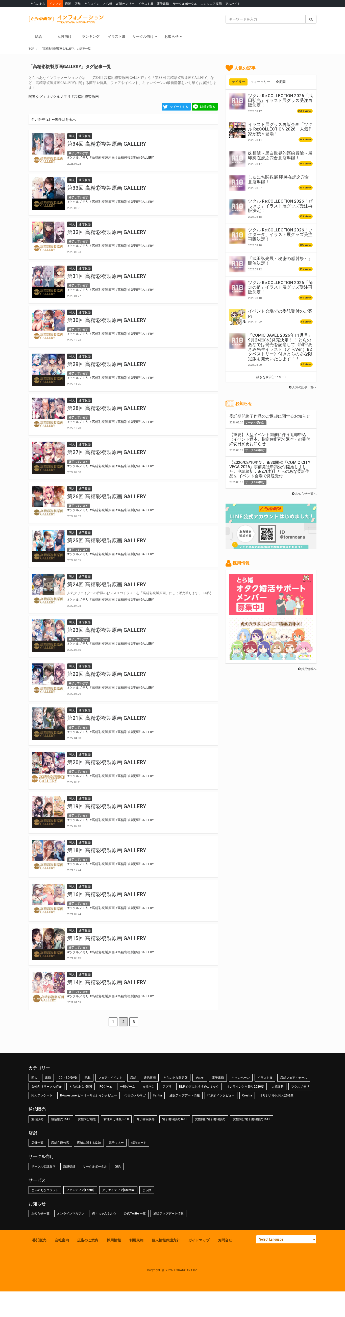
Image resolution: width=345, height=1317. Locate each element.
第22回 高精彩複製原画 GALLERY (106, 674)
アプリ (166, 1086)
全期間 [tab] (281, 82)
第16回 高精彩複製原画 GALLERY (106, 894)
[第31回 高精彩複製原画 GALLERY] (48, 282)
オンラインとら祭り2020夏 (245, 1086)
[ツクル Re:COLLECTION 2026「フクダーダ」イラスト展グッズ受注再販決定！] (237, 236)
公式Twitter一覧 (135, 1213)
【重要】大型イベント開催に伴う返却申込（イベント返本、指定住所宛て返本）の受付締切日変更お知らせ (269, 439)
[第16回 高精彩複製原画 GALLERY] (48, 900)
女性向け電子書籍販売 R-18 (251, 1119)
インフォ (55, 4)
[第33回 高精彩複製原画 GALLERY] (48, 193)
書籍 (48, 1077)
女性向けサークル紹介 (46, 1086)
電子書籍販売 (145, 1119)
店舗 (78, 4)
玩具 (88, 1077)
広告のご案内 (87, 1240)
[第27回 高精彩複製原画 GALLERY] (48, 458)
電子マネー (116, 1143)
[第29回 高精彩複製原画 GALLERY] (48, 370)
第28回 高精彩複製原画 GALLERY (106, 408)
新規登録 (69, 1166)
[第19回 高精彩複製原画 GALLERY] (48, 812)
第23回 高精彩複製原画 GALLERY (106, 630)
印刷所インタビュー (221, 1095)
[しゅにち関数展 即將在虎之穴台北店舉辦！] (237, 183)
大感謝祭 (278, 1086)
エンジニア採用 (211, 4)
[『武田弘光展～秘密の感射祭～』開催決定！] (237, 264)
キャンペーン (241, 1077)
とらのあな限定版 (175, 1077)
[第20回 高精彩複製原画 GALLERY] (48, 768)
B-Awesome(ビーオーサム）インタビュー (88, 1095)
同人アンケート (42, 1095)
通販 (68, 4)
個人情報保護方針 (166, 1240)
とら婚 (107, 4)
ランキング (91, 36)
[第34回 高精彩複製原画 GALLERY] (48, 149)
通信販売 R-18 (60, 1119)
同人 (34, 1077)
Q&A (118, 1166)
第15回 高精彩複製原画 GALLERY (106, 938)
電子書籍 (163, 4)
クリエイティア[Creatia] (118, 1190)
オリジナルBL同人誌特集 (276, 1095)
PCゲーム (106, 1086)
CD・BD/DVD (68, 1077)
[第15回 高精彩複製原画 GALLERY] (48, 944)
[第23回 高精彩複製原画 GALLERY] (48, 635)
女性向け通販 (87, 1119)
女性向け (65, 36)
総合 (38, 36)
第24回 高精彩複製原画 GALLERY (106, 584)
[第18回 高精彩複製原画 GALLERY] (48, 856)
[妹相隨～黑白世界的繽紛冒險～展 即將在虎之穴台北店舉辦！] (237, 159)
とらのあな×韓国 (80, 1086)
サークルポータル (185, 4)
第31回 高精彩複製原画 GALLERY (106, 276)
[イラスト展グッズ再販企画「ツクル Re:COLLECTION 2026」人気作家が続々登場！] (237, 130)
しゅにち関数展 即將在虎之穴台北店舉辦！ (278, 179)
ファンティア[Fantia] (80, 1190)
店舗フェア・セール (293, 1077)
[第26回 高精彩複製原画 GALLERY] (48, 502)
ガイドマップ (199, 1240)
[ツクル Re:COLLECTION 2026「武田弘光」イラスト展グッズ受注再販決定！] (237, 101)
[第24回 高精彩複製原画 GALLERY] (48, 590)
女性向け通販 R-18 (116, 1119)
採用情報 (114, 1240)
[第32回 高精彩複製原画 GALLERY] (48, 238)
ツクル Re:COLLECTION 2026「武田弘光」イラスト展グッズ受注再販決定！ (280, 100)
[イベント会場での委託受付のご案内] (237, 317)
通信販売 (150, 1077)
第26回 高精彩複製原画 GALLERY (106, 496)
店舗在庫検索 (60, 1143)
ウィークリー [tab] (260, 82)
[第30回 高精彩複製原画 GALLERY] (48, 326)
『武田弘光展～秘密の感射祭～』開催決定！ (280, 261)
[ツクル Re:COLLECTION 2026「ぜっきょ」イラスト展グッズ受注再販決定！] (237, 207)
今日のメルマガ (135, 1095)
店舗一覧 (37, 1143)
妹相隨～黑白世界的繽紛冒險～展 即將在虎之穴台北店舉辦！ (280, 155)
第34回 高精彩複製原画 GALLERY (106, 144)
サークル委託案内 (43, 1166)
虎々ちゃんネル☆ (104, 1213)
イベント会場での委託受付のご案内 (280, 313)
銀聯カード (138, 1143)
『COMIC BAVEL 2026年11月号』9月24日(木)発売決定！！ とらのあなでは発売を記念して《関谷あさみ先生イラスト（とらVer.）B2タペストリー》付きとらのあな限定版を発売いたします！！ (280, 347)
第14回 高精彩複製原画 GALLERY (106, 982)
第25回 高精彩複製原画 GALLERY (106, 540)
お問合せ (225, 1240)
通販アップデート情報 (184, 1095)
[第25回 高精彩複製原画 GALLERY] (48, 546)
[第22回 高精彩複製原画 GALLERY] (48, 679)
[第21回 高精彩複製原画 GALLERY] (48, 723)
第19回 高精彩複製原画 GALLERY (106, 806)
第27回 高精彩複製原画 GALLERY (106, 452)
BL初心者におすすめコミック (199, 1086)
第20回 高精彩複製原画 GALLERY (106, 762)
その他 (199, 1077)
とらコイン (92, 4)
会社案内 (62, 1240)
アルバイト (232, 4)
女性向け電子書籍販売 (210, 1119)
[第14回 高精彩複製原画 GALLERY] (48, 988)
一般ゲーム (127, 1086)
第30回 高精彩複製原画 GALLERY (106, 320)
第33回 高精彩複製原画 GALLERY (106, 188)
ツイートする (179, 107)
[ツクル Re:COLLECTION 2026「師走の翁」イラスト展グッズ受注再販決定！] (237, 288)
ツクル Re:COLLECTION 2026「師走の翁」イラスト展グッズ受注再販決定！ (280, 287)
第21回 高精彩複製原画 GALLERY (106, 718)
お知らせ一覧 (40, 1213)
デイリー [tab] (238, 82)
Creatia (247, 1095)
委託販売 (39, 1240)
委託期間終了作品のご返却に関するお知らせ (269, 416)
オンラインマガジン (70, 1213)
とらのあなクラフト (45, 1190)
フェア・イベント (110, 1077)
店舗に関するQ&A (89, 1143)
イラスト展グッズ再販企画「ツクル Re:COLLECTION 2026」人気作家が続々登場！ (280, 129)
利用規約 (136, 1240)
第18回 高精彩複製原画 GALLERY (106, 850)
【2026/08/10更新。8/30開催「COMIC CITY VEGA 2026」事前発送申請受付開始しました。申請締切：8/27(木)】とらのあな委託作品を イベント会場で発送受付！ (269, 469)
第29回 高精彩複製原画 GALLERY (106, 364)
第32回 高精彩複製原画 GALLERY (106, 232)
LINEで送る (207, 107)
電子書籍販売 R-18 (174, 1119)
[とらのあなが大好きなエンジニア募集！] (271, 657)
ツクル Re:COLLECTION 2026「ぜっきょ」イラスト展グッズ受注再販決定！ (280, 206)
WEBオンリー (125, 4)
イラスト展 (145, 4)
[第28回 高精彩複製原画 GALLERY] (48, 414)
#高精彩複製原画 (85, 97)
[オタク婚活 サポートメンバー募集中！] (271, 613)
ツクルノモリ (300, 1086)
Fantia (157, 1095)
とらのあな (37, 4)
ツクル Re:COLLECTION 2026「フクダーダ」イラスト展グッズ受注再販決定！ (280, 234)
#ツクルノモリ (59, 97)
